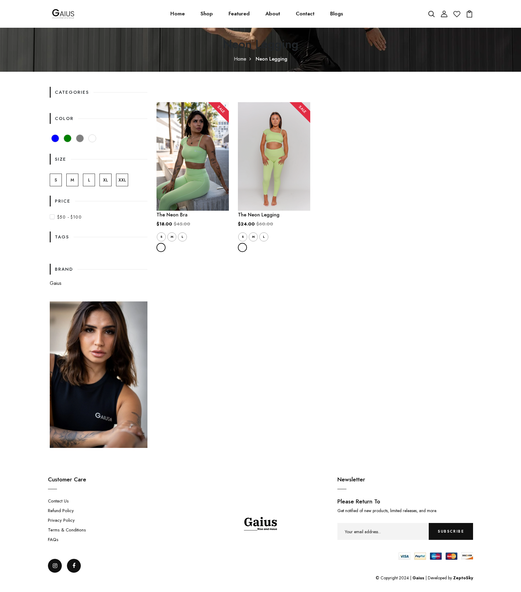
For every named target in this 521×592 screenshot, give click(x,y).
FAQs (53, 539)
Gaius (56, 283)
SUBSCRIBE (451, 531)
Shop (207, 13)
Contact (305, 13)
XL (105, 180)
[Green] (67, 138)
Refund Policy (61, 510)
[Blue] (55, 138)
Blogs (336, 13)
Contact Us (58, 501)
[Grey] (80, 138)
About (272, 13)
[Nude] (92, 138)
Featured (239, 13)
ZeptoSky (463, 578)
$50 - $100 (69, 217)
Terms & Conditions (67, 530)
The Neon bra (172, 214)
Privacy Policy (61, 520)
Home (177, 13)
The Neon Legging (258, 214)
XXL (122, 180)
